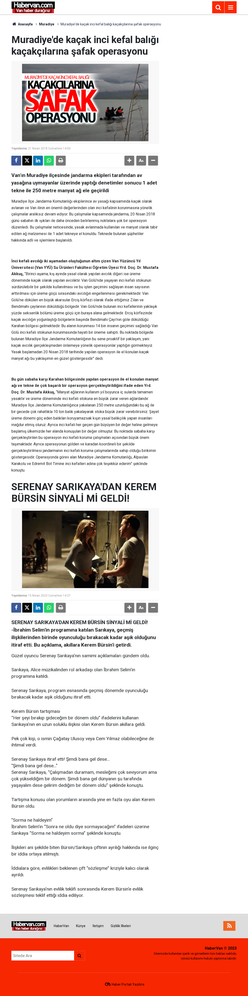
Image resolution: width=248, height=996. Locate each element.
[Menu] (230, 7)
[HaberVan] (33, 7)
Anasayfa (25, 24)
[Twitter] (27, 160)
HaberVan (61, 926)
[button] (129, 160)
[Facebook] (16, 160)
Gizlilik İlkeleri (121, 926)
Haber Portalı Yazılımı (128, 984)
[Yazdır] (61, 160)
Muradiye (46, 24)
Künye (80, 926)
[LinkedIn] (38, 160)
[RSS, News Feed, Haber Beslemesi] (229, 926)
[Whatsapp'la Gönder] (49, 160)
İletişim (98, 926)
